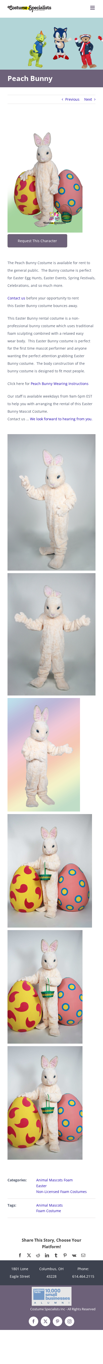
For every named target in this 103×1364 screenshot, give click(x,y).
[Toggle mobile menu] (93, 7)
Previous (72, 99)
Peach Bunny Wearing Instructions (59, 383)
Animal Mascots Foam (54, 1180)
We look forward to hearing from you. (61, 418)
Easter (41, 1185)
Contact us (16, 298)
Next (88, 99)
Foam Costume (48, 1210)
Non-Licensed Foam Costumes (61, 1191)
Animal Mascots (49, 1205)
